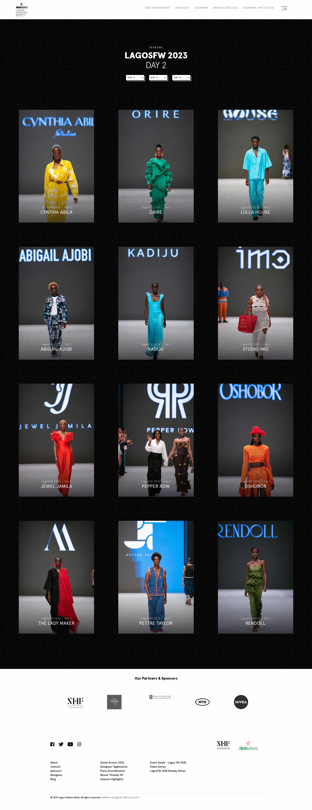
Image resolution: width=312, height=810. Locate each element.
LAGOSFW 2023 (156, 56)
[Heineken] (247, 745)
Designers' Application (258, 8)
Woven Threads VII (111, 775)
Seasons (156, 47)
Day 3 (154, 78)
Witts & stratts (131, 797)
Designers (201, 8)
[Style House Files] (222, 745)
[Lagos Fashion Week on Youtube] (70, 744)
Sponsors (56, 771)
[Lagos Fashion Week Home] (21, 9)
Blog (53, 779)
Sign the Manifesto (157, 8)
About (54, 763)
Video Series (158, 767)
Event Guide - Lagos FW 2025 (168, 763)
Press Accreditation (112, 771)
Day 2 (131, 78)
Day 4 (177, 78)
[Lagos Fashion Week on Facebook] (53, 744)
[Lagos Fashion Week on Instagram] (79, 744)
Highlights (182, 8)
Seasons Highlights (111, 779)
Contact (55, 767)
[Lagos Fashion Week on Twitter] (61, 744)
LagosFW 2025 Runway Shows (168, 771)
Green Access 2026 (225, 8)
